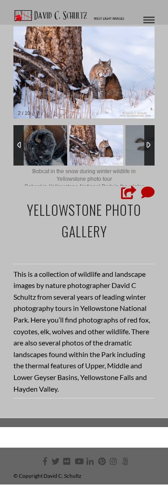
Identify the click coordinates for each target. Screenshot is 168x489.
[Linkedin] (90, 461)
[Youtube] (78, 461)
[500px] (125, 461)
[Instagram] (113, 461)
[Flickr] (66, 461)
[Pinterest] (101, 461)
